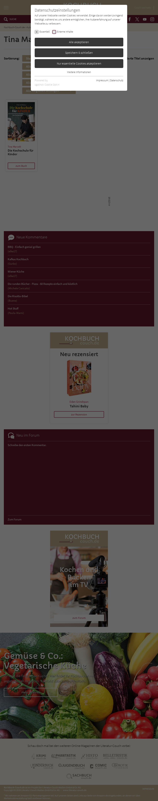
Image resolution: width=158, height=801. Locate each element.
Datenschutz (116, 80)
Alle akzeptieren (79, 42)
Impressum (102, 80)
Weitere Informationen (79, 72)
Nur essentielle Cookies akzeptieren (79, 63)
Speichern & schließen (79, 53)
